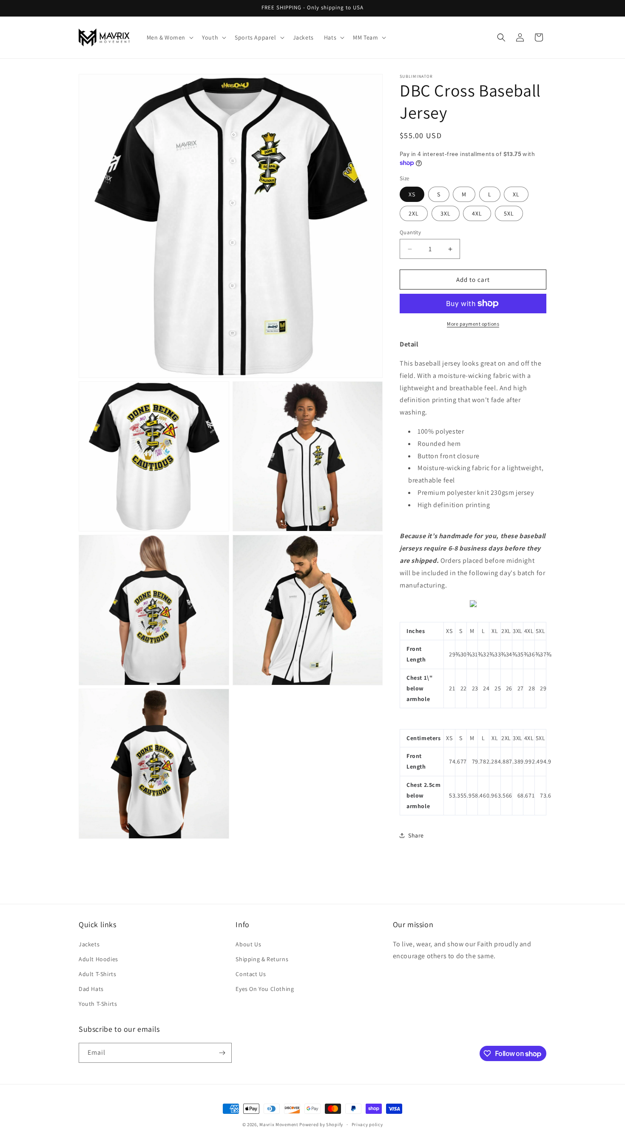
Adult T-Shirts (97, 974)
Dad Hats (91, 989)
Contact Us (251, 974)
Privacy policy (367, 1124)
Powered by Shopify (321, 1124)
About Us (248, 944)
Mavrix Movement (278, 1124)
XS (412, 194)
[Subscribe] (222, 1053)
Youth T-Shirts (98, 1004)
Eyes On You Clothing (265, 989)
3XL (445, 213)
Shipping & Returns (262, 959)
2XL (414, 213)
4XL (477, 213)
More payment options (473, 324)
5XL (509, 213)
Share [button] (416, 835)
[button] (169, 37)
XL (516, 194)
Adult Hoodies (98, 959)
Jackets (89, 944)
